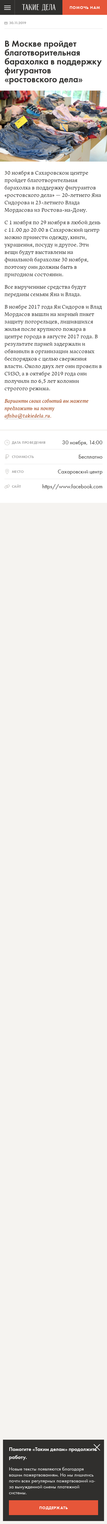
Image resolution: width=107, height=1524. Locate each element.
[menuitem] (7, 7)
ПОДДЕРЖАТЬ (53, 1507)
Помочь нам (85, 7)
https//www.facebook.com (72, 486)
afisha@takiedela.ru (27, 416)
